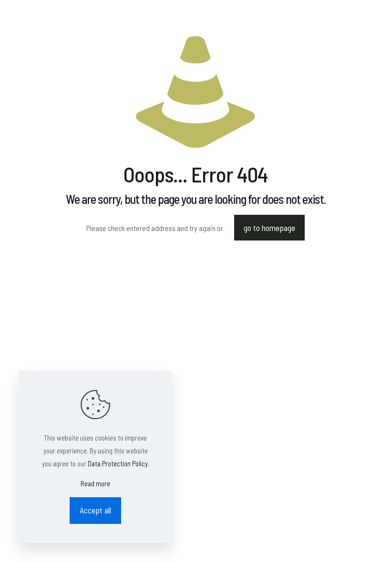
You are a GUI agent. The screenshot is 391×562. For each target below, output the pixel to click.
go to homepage (269, 227)
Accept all (95, 510)
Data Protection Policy (118, 463)
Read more (95, 483)
